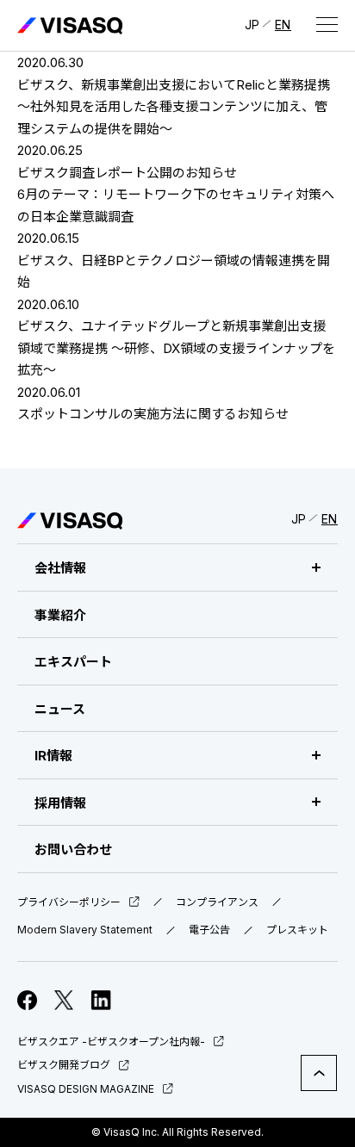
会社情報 (60, 568)
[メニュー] (326, 24)
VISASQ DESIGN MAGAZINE (85, 1088)
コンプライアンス (217, 902)
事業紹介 (60, 615)
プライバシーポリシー (69, 902)
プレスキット (297, 930)
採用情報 (60, 803)
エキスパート (73, 662)
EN (283, 24)
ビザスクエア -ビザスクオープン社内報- (111, 1041)
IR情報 (53, 755)
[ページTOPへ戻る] (319, 1073)
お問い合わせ (73, 849)
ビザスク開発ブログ (63, 1064)
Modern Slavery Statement (85, 930)
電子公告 (209, 930)
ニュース (59, 709)
